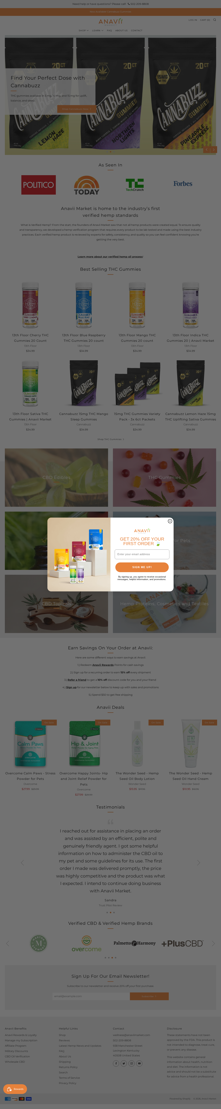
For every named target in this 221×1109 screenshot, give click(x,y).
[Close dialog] (170, 521)
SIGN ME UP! (142, 567)
